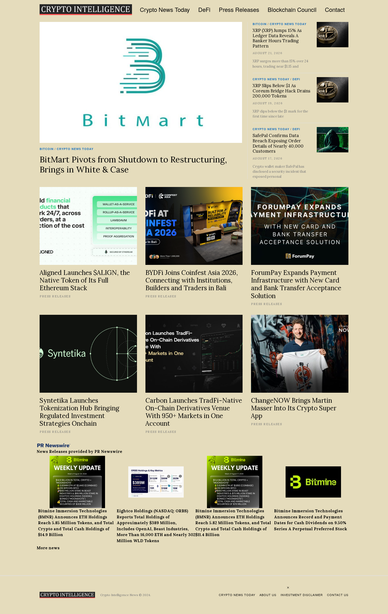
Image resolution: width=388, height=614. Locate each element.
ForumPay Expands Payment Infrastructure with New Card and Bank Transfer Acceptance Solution (296, 284)
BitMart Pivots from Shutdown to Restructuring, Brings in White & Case (133, 164)
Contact (335, 9)
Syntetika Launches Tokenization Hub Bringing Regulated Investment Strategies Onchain (79, 412)
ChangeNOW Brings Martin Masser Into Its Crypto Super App (293, 408)
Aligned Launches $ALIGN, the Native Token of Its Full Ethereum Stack (85, 280)
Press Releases (239, 9)
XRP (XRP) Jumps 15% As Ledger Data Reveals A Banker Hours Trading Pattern (277, 38)
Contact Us (337, 595)
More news (48, 547)
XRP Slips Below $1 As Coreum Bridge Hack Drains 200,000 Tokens (281, 91)
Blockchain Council (292, 9)
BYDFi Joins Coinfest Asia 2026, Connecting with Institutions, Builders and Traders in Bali (191, 280)
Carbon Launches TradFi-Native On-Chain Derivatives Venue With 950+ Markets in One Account (193, 412)
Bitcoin (47, 149)
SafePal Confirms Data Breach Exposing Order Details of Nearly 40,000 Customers (278, 143)
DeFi (204, 9)
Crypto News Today (165, 9)
